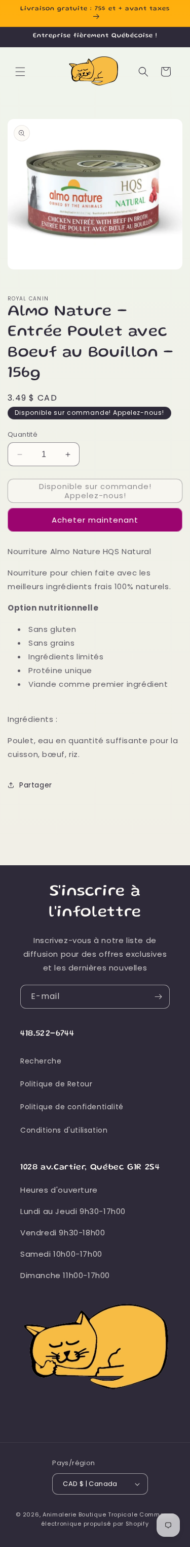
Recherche (40, 1061)
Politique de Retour (56, 1084)
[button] (20, 71)
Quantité (22, 434)
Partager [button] (35, 785)
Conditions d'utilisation (63, 1130)
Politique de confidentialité (72, 1107)
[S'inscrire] (158, 997)
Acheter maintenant (95, 519)
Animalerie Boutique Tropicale (90, 1514)
